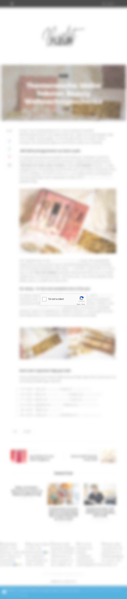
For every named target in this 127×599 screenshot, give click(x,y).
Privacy (78, 304)
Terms (83, 304)
